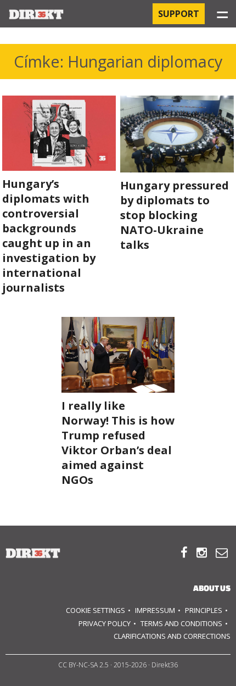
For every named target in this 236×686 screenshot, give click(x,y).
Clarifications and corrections (172, 636)
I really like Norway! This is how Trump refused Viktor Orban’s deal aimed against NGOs (118, 442)
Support (178, 14)
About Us (212, 588)
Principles (203, 610)
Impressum (155, 610)
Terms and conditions (181, 623)
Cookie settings (95, 610)
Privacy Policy (104, 623)
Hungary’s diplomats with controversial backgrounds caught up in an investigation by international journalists (48, 235)
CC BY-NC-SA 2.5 (83, 665)
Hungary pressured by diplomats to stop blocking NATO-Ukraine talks (174, 215)
